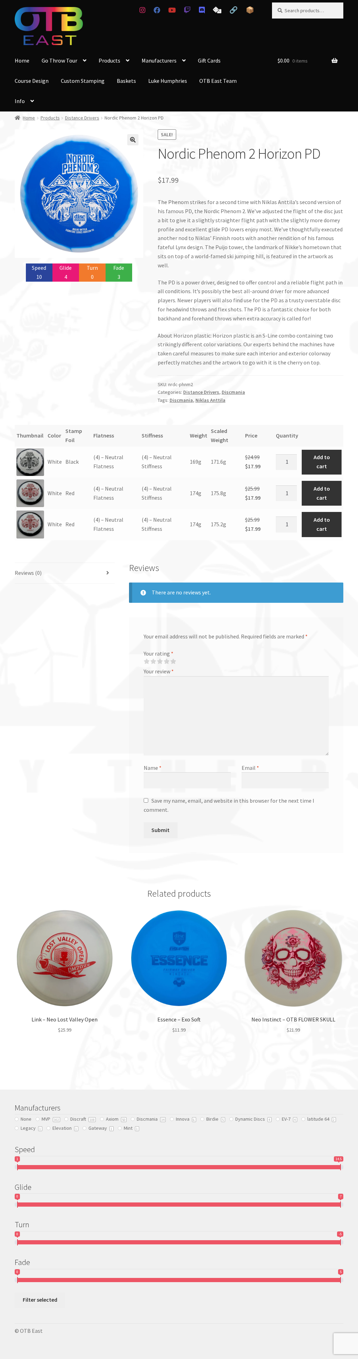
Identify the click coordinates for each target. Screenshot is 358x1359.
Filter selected (40, 1299)
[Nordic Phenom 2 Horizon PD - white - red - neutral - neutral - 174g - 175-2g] (30, 524)
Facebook (157, 10)
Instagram (142, 10)
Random (216, 10)
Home (22, 60)
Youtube (172, 10)
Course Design (32, 80)
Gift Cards (209, 60)
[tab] (65, 573)
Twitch (187, 10)
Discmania (233, 392)
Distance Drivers (82, 118)
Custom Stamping (83, 80)
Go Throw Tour (59, 60)
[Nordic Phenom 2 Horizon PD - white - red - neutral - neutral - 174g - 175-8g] (30, 493)
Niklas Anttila (210, 400)
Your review (159, 671)
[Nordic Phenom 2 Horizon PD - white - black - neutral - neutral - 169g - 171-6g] (30, 462)
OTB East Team (218, 80)
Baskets (126, 80)
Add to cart (322, 462)
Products (109, 60)
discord (201, 10)
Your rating (158, 653)
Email (250, 767)
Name (153, 767)
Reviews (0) (28, 572)
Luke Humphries (167, 80)
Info (20, 100)
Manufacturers (159, 60)
